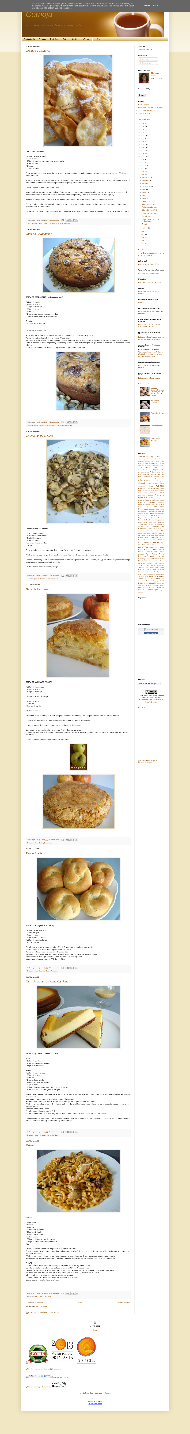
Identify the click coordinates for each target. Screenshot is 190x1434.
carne (145, 479)
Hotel (148, 520)
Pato (139, 552)
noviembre (146, 180)
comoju (38, 220)
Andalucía (141, 463)
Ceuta (153, 481)
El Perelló (147, 498)
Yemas (150, 590)
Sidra (140, 569)
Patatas (161, 549)
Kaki (145, 524)
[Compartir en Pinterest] (76, 220)
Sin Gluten (145, 569)
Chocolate (142, 483)
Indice (65, 39)
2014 (143, 159)
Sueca (158, 574)
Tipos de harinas (144, 113)
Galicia (45, 223)
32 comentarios (54, 575)
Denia (151, 493)
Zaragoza (161, 590)
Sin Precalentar (159, 572)
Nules (162, 542)
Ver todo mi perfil (156, 79)
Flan (162, 504)
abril (144, 195)
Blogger (107, 1393)
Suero (162, 574)
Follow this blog (151, 633)
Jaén (150, 522)
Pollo (147, 554)
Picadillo (155, 552)
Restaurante (143, 561)
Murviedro (147, 540)
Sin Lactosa (142, 572)
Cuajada (156, 490)
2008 (143, 232)
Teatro (147, 576)
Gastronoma (142, 511)
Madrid (140, 533)
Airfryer (140, 459)
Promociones (155, 556)
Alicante (147, 461)
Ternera (151, 576)
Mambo (154, 533)
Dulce (40, 223)
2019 (143, 144)
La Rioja (147, 526)
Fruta (50, 843)
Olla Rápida (146, 545)
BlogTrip (156, 470)
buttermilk (146, 474)
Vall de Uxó (160, 583)
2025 (143, 126)
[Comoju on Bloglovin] (149, 685)
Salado (47, 579)
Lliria (162, 531)
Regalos (156, 558)
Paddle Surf (160, 545)
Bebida (155, 468)
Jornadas (161, 522)
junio (144, 189)
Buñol (162, 472)
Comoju (39, 14)
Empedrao (141, 500)
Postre (154, 554)
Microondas (50, 1135)
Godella (146, 513)
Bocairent (141, 472)
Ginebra (140, 513)
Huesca (152, 520)
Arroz (162, 465)
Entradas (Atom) (41, 1306)
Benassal (161, 468)
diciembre (146, 177)
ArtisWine (141, 468)
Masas (161, 535)
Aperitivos (36, 579)
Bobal (162, 470)
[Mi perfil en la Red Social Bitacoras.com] (56, 1369)
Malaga (149, 533)
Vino (146, 588)
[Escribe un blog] (69, 220)
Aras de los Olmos (144, 465)
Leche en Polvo (154, 529)
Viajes (97, 39)
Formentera (141, 507)
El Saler (154, 498)
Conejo (149, 488)
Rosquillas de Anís (157, 413)
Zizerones (141, 592)
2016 (143, 153)
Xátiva (140, 590)
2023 (143, 132)
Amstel (162, 461)
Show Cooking (159, 567)
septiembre (146, 186)
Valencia (152, 583)
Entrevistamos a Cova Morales (149, 378)
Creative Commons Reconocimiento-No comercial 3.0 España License (151, 700)
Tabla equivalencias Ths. (147, 110)
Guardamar (141, 515)
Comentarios (146, 63)
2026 (143, 123)
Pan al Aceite (34, 853)
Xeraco (145, 590)
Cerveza (147, 481)
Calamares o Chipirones (151, 476)
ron (156, 563)
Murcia (140, 540)
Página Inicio (29, 39)
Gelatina (161, 511)
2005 (143, 241)
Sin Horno (153, 569)
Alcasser (161, 459)
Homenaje (154, 518)
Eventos (86, 39)
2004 (143, 244)
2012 (143, 165)
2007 (143, 235)
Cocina (35, 223)
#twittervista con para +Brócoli (148, 264)
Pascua (161, 547)
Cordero (161, 488)
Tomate (140, 578)
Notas (156, 542)
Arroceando (155, 465)
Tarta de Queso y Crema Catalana (47, 981)
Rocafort (149, 563)
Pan (146, 547)
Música (154, 540)
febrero (145, 201)
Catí (163, 479)
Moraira (162, 537)
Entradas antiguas (123, 1303)
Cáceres (152, 474)
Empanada (160, 498)
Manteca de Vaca (57, 223)
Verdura (155, 585)
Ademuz (161, 457)
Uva (147, 583)
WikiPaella (160, 588)
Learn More (146, 6)
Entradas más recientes (34, 1303)
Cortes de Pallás (143, 490)
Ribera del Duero (154, 561)
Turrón (148, 581)
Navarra (140, 542)
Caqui (140, 479)
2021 (143, 138)
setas (152, 567)
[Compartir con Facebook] (74, 220)
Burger (140, 474)
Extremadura (160, 502)
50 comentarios (54, 968)
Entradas (144, 59)
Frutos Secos (60, 425)
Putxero (140, 558)
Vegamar (148, 585)
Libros (148, 531)
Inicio (80, 1303)
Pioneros (141, 554)
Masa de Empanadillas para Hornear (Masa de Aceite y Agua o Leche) (157, 391)
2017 (143, 150)
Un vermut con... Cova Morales (149, 273)
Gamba (151, 509)
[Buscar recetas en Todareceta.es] (59, 1377)
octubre (145, 183)
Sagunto (161, 563)
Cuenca (161, 490)
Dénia (156, 493)
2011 (143, 169)
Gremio (151, 513)
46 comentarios (54, 1293)
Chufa (149, 483)
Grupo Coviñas (159, 513)
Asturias (42, 39)
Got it (156, 6)
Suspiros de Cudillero (155, 401)
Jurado (140, 524)
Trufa (162, 578)
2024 (143, 129)
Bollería (35, 425)
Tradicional (54, 39)
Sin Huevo (160, 570)
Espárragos (155, 500)
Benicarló (141, 470)
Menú (146, 537)
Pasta (140, 549)
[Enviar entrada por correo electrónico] (62, 220)
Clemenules (141, 486)
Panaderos (153, 547)
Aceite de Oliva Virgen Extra (148, 457)
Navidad (147, 543)
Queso (57, 1135)
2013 (143, 162)
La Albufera (158, 524)
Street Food (146, 574)
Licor (49, 223)
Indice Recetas (143, 105)
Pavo (143, 552)
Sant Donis (150, 565)
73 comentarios (54, 422)
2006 (143, 238)
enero (144, 228)
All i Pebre (155, 461)
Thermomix (68, 425)
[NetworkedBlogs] (151, 629)
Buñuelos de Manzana (155, 439)
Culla (139, 493)
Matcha (140, 537)
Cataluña (157, 479)
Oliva (140, 545)
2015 (143, 156)
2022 (143, 135)
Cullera (145, 493)
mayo (144, 192)
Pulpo (162, 556)
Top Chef (147, 578)
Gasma (161, 509)
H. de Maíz (150, 516)
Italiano (145, 522)
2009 (143, 175)
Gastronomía (152, 511)
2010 (143, 171)
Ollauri (154, 545)
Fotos (149, 507)
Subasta (152, 574)
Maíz (144, 533)
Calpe (162, 476)
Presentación (143, 556)
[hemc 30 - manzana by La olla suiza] (78, 770)
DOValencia (149, 495)
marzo (144, 198)
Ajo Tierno (147, 459)
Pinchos (161, 552)
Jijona (154, 522)
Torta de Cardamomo (39, 233)
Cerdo (140, 481)
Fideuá (30, 1145)
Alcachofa (155, 459)
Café (157, 474)
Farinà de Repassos (144, 504)
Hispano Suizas (143, 518)
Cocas (151, 486)
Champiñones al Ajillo (39, 435)
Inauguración (159, 520)
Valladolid (141, 585)
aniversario (148, 463)
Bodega (147, 472)
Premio (161, 554)
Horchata (161, 518)
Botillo (158, 472)
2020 (143, 141)
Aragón (162, 463)
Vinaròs (141, 588)
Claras (161, 483)
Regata (162, 558)
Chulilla (155, 483)
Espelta (161, 500)
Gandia (156, 509)
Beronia (148, 470)
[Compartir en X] (71, 220)
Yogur (156, 590)
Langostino (155, 526)
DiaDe (162, 493)
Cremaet (151, 490)
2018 (143, 147)
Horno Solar (142, 520)
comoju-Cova (151, 695)
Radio (151, 559)
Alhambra (141, 461)
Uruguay (155, 581)
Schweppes (160, 565)
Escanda (148, 500)
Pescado (149, 552)
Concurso (142, 488)
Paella (140, 547)
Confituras (155, 488)
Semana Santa (143, 567)
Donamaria (141, 495)
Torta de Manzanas (38, 589)
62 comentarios (54, 839)
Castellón (151, 479)
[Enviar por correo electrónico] (67, 220)
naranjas (161, 540)
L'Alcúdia (150, 524)
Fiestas (158, 504)
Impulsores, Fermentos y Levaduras (150, 108)
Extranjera (51, 425)
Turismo (140, 581)
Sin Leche (150, 572)
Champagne (160, 481)
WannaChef (152, 587)
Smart (140, 574)
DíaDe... (75, 39)
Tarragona (141, 576)
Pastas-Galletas (150, 549)
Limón (158, 531)
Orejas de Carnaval (38, 50)
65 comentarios (54, 220)
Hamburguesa (160, 515)
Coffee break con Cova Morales (149, 282)
